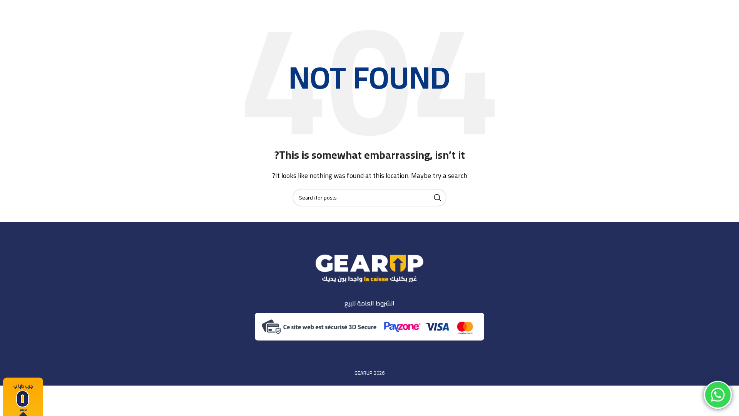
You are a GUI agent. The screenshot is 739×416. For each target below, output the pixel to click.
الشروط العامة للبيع (369, 303)
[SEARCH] (437, 197)
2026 (369, 372)
